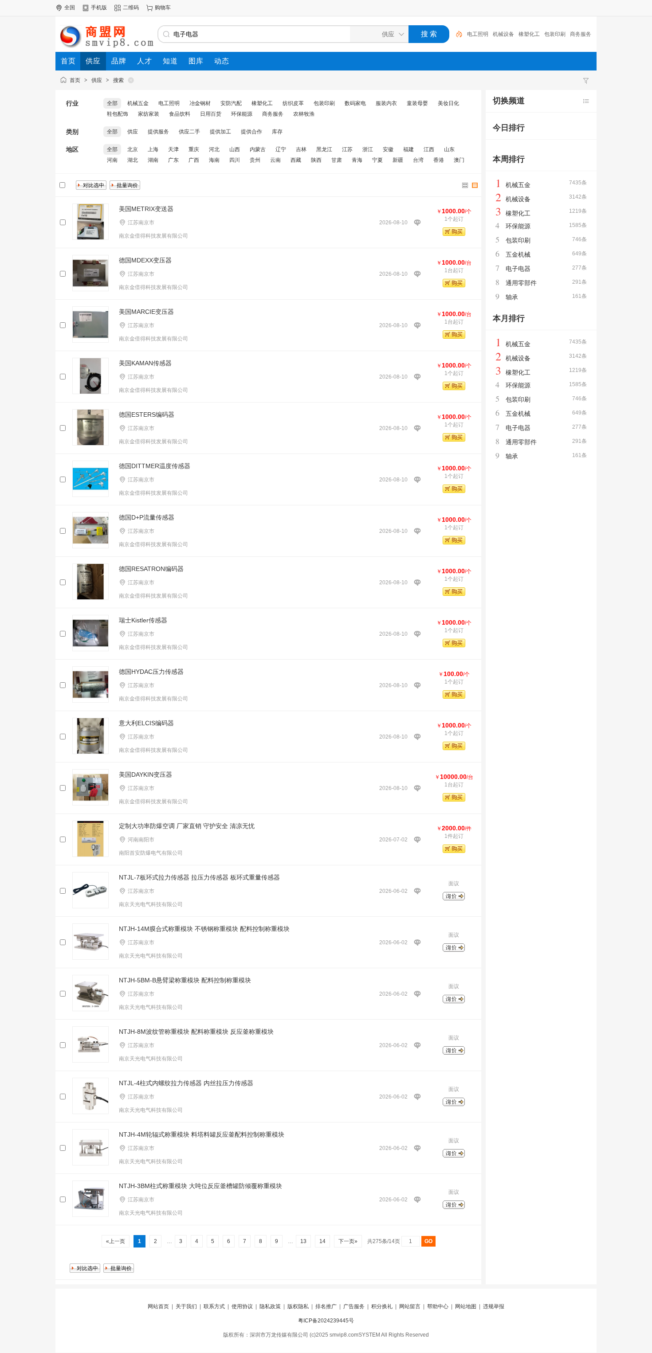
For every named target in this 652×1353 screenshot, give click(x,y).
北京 (132, 149)
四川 (234, 160)
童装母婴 (417, 103)
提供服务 (158, 132)
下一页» (348, 1241)
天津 (173, 149)
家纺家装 (148, 114)
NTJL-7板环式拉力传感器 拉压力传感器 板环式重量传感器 (199, 877)
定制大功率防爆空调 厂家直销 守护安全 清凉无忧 (187, 825)
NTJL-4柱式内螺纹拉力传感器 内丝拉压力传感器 (186, 1083)
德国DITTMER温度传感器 (154, 465)
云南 (275, 160)
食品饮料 (179, 114)
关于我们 (186, 1306)
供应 (96, 80)
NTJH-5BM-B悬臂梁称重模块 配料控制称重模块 (185, 980)
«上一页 (115, 1241)
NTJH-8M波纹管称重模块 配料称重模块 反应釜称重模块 (196, 1031)
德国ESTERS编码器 (146, 414)
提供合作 (251, 132)
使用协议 (242, 1306)
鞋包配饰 (117, 114)
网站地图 (465, 1306)
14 (322, 1241)
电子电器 (518, 268)
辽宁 (280, 149)
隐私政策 (270, 1306)
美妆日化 (448, 103)
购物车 (163, 7)
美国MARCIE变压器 (146, 311)
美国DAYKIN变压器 (145, 774)
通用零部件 (521, 282)
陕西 (316, 160)
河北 (214, 149)
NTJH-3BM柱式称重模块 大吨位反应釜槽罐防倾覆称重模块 (200, 1185)
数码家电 (355, 103)
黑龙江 (324, 149)
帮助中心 (437, 1306)
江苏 (347, 149)
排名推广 (326, 1306)
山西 (234, 149)
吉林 (301, 149)
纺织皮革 (293, 103)
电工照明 (477, 34)
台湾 (418, 160)
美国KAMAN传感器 (145, 363)
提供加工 (220, 132)
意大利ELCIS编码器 (146, 723)
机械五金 (138, 103)
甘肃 (336, 160)
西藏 (296, 160)
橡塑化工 (529, 34)
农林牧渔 (303, 114)
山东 (449, 149)
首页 (75, 80)
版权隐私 (298, 1306)
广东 (173, 160)
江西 (429, 149)
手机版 (99, 7)
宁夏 (377, 160)
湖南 (153, 160)
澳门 (459, 160)
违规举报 (493, 1306)
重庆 (194, 149)
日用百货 (210, 114)
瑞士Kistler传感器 (143, 620)
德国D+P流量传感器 (146, 517)
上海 (153, 149)
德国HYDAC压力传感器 (151, 671)
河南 (112, 160)
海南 (214, 160)
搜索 (118, 80)
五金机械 (518, 254)
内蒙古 (258, 149)
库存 (277, 132)
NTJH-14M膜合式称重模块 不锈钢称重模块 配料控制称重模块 (204, 928)
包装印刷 (555, 34)
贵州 (255, 160)
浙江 (367, 149)
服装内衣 (386, 103)
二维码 (131, 7)
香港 (438, 160)
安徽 (388, 149)
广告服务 (354, 1306)
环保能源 (241, 114)
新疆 (398, 160)
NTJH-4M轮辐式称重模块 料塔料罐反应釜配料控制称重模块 (201, 1134)
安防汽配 (231, 103)
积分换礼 (382, 1306)
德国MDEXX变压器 (145, 260)
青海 (357, 160)
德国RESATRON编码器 (151, 568)
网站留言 (409, 1306)
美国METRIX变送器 (146, 208)
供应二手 (189, 132)
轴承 (512, 297)
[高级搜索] (456, 34)
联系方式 (214, 1306)
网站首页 (158, 1306)
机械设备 (503, 34)
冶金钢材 (200, 103)
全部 (112, 103)
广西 (194, 160)
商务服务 (580, 34)
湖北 (132, 160)
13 (303, 1241)
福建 (408, 149)
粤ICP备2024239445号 (326, 1321)
